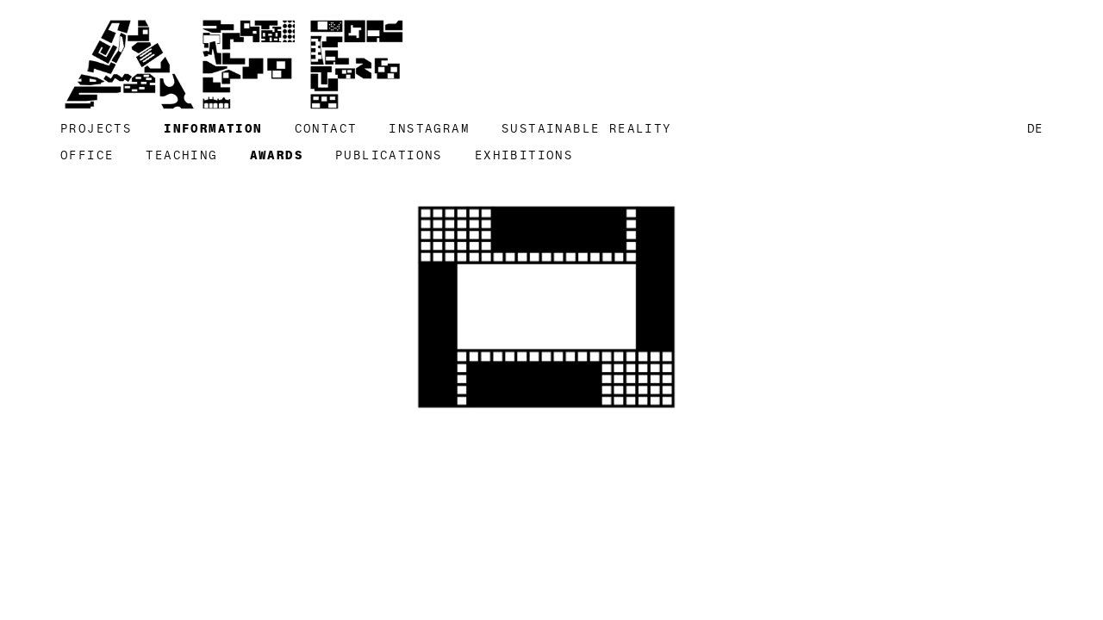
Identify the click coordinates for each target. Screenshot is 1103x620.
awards (276, 155)
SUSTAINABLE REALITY (587, 128)
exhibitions (524, 155)
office (87, 155)
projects (96, 128)
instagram (429, 128)
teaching (181, 155)
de (1035, 128)
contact (326, 128)
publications (389, 155)
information (213, 128)
